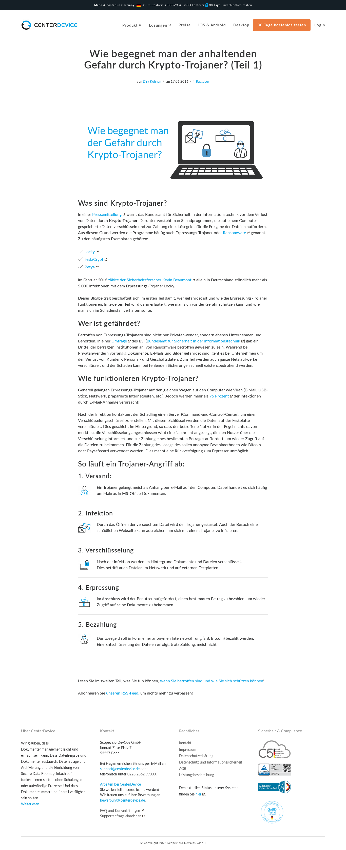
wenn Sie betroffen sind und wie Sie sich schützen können (211, 681)
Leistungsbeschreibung (196, 775)
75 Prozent (219, 396)
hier (198, 794)
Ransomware (234, 233)
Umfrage (119, 341)
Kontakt (185, 743)
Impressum (187, 750)
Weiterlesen (30, 804)
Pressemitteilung (107, 215)
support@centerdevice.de (120, 769)
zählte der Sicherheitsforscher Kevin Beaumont (149, 280)
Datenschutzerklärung (196, 756)
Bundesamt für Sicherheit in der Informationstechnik (193, 341)
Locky (90, 252)
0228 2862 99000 (141, 774)
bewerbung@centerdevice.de (122, 800)
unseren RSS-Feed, (122, 693)
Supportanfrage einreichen (120, 816)
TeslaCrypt (94, 259)
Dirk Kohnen (152, 81)
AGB (182, 769)
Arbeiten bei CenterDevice (120, 784)
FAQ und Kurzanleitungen (120, 811)
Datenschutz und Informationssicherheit (210, 762)
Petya (90, 267)
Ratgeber (202, 81)
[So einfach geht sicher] (49, 25)
